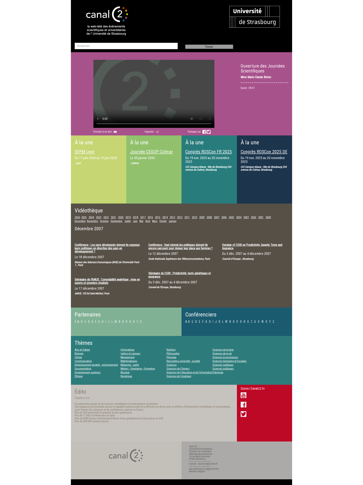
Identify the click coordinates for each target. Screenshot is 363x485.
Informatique (127, 349)
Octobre (104, 221)
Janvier (172, 221)
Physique (171, 357)
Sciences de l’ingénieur (179, 376)
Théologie (218, 372)
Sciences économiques (225, 357)
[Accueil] (104, 21)
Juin (135, 221)
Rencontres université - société (183, 361)
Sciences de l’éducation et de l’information (190, 372)
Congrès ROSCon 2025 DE (264, 151)
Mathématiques (129, 361)
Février (163, 221)
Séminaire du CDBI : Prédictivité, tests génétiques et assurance (179, 274)
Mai (141, 221)
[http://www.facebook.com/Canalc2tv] (243, 404)
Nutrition (171, 349)
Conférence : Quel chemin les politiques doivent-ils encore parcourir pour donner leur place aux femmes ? (180, 246)
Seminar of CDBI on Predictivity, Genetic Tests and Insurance (252, 246)
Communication (83, 361)
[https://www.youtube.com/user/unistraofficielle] (243, 394)
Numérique (126, 376)
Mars (154, 221)
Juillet (127, 221)
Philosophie (173, 353)
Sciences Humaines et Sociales (230, 361)
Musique (125, 372)
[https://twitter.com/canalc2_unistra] (243, 413)
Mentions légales (197, 471)
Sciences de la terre (223, 349)
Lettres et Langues (130, 353)
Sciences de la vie (222, 353)
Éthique (79, 376)
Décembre (80, 221)
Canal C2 (193, 446)
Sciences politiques (223, 368)
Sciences (172, 364)
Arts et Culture (82, 349)
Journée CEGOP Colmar (151, 151)
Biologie (79, 353)
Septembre (116, 221)
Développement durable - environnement (96, 364)
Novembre (92, 221)
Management (128, 357)
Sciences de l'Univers (178, 368)
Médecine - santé (130, 364)
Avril (147, 221)
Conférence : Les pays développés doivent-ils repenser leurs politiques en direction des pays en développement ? (107, 248)
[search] (126, 46)
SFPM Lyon (85, 151)
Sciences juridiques (223, 364)
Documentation (83, 368)
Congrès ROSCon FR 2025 (208, 151)
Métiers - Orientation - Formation (138, 368)
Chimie (78, 357)
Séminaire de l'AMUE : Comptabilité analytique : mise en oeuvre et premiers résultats (107, 281)
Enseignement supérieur (88, 372)
